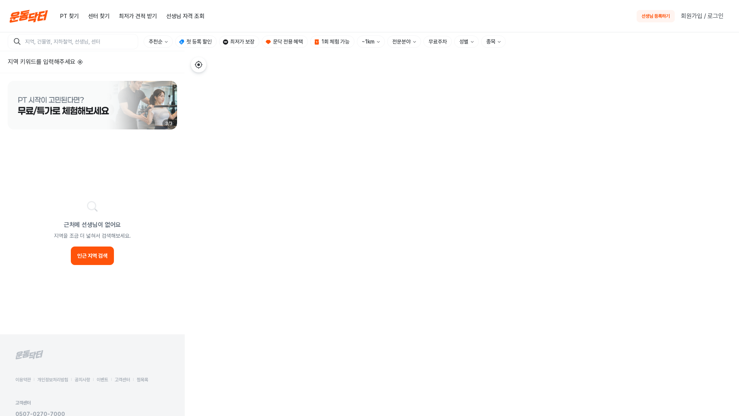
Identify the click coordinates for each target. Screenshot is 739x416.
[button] (92, 105)
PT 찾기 (69, 16)
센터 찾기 (99, 16)
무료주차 (437, 42)
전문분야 (401, 42)
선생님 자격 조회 (185, 16)
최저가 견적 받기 (138, 16)
